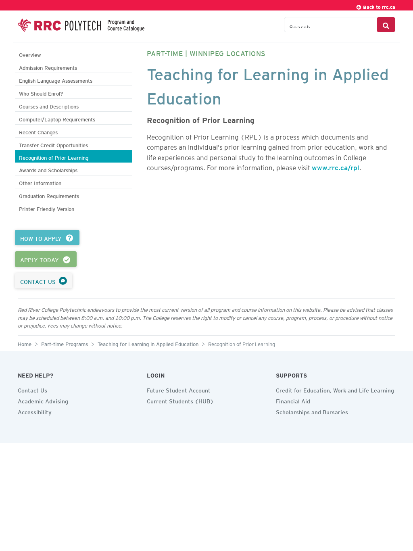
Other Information (40, 182)
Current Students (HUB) (180, 400)
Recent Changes (38, 131)
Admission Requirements (48, 67)
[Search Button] (386, 24)
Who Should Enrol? (41, 92)
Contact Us (32, 389)
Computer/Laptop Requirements (57, 118)
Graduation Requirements (49, 195)
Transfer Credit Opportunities (53, 144)
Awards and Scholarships (48, 169)
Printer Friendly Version (46, 208)
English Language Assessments (55, 79)
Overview (30, 54)
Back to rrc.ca (378, 6)
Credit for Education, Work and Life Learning (335, 389)
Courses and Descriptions (49, 105)
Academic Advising (43, 400)
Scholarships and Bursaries (312, 411)
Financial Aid (293, 400)
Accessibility (35, 411)
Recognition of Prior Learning (53, 157)
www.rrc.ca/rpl (335, 166)
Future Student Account (179, 389)
